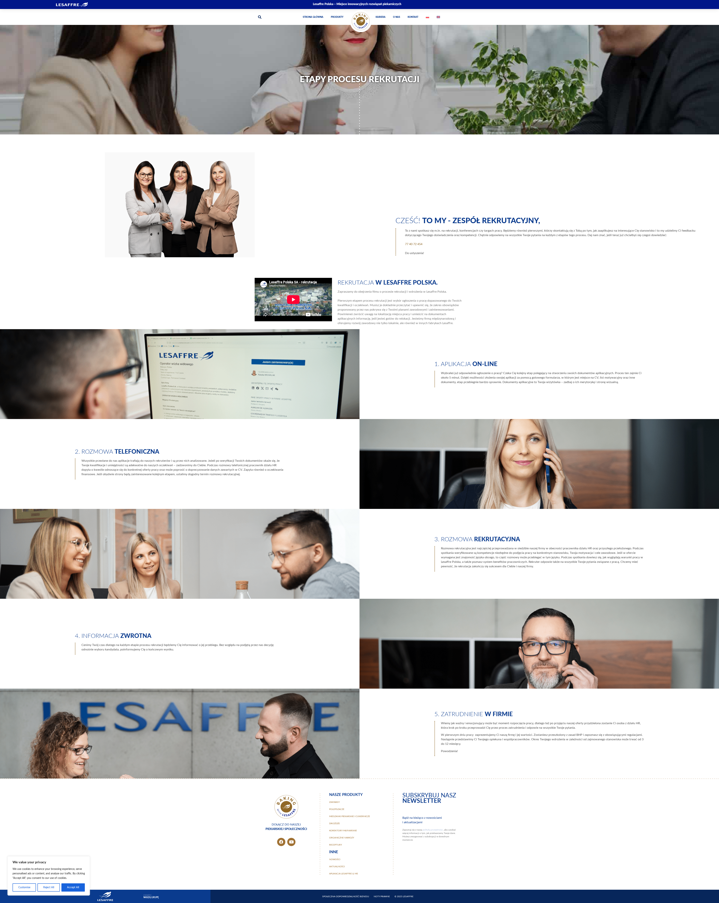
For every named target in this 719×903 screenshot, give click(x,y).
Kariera (381, 17)
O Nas (396, 17)
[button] (260, 17)
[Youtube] (291, 842)
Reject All (48, 887)
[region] (48, 876)
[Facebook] (281, 842)
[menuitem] (427, 17)
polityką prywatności (433, 830)
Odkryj (151, 896)
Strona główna (313, 17)
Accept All (73, 887)
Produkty (337, 17)
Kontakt (413, 17)
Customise (24, 887)
